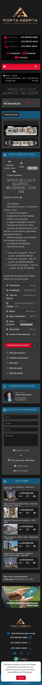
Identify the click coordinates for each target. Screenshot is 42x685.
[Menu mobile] (4, 66)
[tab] (11, 115)
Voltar (36, 81)
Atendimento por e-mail (23, 633)
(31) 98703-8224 (29, 41)
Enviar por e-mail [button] (22, 450)
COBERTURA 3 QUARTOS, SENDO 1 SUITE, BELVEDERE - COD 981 (18, 555)
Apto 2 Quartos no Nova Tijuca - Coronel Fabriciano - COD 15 (20, 505)
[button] (6, 130)
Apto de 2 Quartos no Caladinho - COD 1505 (20, 521)
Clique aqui (8, 579)
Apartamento (33, 78)
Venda (14, 75)
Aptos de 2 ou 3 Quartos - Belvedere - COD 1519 (19, 488)
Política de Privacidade (22, 672)
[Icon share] (14, 653)
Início (7, 75)
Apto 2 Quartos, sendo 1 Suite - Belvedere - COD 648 (21, 538)
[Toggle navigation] (36, 66)
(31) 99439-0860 (29, 37)
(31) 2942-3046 (29, 46)
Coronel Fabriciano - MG (15, 78)
